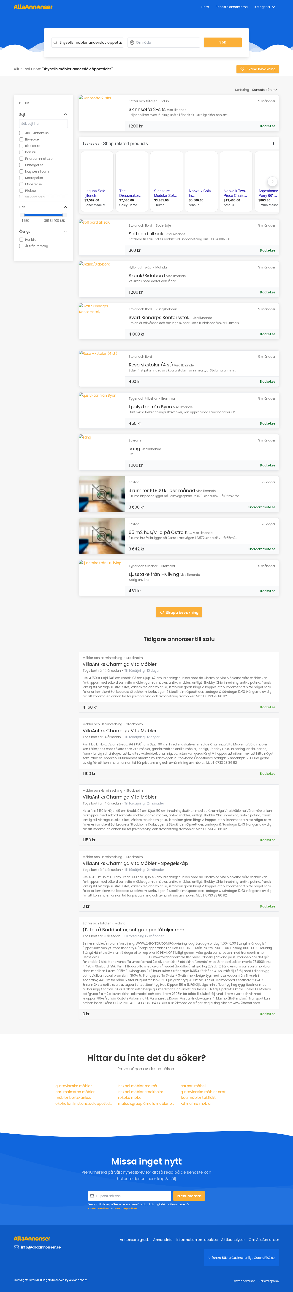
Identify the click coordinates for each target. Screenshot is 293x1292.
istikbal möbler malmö (137, 1086)
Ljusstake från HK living (154, 574)
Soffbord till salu (147, 233)
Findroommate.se (39, 158)
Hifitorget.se (34, 165)
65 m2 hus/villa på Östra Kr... (160, 532)
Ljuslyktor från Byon (150, 407)
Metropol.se (34, 178)
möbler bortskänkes (73, 1097)
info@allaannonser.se (41, 1247)
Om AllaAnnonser (264, 1239)
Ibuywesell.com (37, 171)
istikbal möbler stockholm (140, 1091)
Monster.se (33, 184)
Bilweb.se (32, 139)
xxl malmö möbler (196, 1103)
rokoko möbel (130, 1097)
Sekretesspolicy (269, 1281)
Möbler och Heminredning (103, 657)
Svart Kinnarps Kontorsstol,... (160, 317)
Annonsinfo (163, 1239)
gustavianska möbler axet (203, 1091)
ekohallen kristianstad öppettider (83, 1103)
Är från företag (36, 246)
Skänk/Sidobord (147, 275)
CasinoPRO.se (264, 1257)
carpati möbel (193, 1086)
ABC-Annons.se (37, 133)
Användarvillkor (98, 1208)
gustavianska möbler (73, 1086)
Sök (222, 42)
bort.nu (30, 152)
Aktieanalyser (233, 1239)
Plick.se (30, 190)
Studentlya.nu (35, 197)
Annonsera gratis (134, 1239)
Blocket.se (33, 146)
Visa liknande (177, 110)
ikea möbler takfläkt (198, 1097)
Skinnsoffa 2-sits (147, 109)
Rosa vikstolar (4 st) (151, 365)
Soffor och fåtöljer (97, 923)
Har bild (30, 239)
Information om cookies (196, 1239)
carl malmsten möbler (75, 1091)
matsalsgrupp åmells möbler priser (146, 1103)
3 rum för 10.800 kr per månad (162, 490)
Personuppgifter (126, 1208)
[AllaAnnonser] (33, 6)
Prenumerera (189, 1196)
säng (134, 448)
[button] (43, 115)
